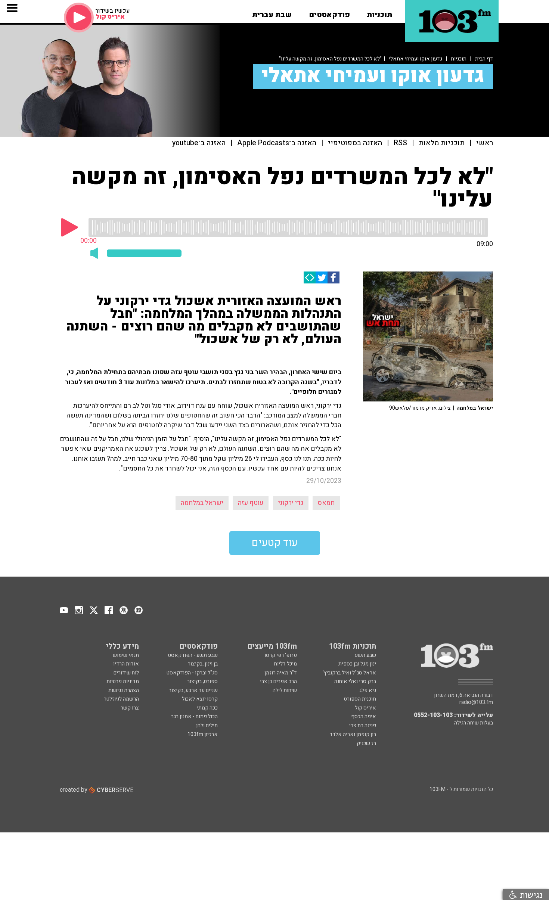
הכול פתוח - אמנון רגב (194, 716)
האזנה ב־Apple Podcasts (276, 143)
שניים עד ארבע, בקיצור (193, 690)
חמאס (326, 503)
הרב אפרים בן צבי (278, 681)
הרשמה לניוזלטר (121, 699)
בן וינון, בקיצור (203, 664)
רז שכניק (366, 743)
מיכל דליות (285, 664)
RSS (400, 143)
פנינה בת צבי (362, 725)
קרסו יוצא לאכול (200, 699)
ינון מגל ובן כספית (357, 664)
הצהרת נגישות (123, 690)
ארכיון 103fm (202, 734)
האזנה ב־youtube (199, 143)
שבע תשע (365, 655)
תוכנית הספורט (360, 699)
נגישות (530, 894)
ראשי (484, 143)
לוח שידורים (126, 673)
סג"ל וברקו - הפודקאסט (192, 673)
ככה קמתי (207, 708)
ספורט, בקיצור (202, 681)
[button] (379, 12)
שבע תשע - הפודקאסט (193, 655)
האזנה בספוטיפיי (355, 143)
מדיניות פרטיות (122, 681)
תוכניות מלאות (442, 143)
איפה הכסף (363, 716)
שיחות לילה (285, 690)
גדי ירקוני (290, 503)
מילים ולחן (207, 725)
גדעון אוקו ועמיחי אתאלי (415, 59)
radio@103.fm (476, 702)
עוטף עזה (250, 503)
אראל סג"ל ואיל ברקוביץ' (349, 673)
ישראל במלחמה (202, 503)
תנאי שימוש (126, 655)
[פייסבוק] (333, 277)
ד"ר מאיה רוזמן (280, 673)
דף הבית (484, 59)
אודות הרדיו (126, 664)
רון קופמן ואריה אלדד (352, 734)
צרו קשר (130, 708)
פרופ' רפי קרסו (280, 655)
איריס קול (365, 708)
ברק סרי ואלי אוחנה (355, 681)
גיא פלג (367, 690)
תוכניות (458, 59)
